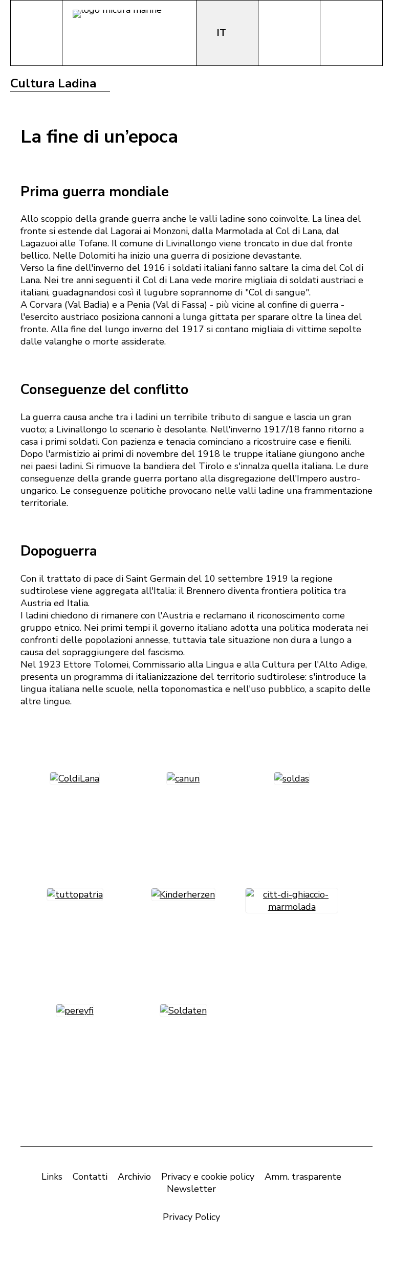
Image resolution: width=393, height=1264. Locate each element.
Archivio (134, 1176)
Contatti (90, 1176)
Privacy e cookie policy (207, 1176)
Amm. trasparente (303, 1176)
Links (51, 1176)
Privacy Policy (191, 1217)
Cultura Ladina (53, 83)
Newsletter (191, 1189)
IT (223, 33)
